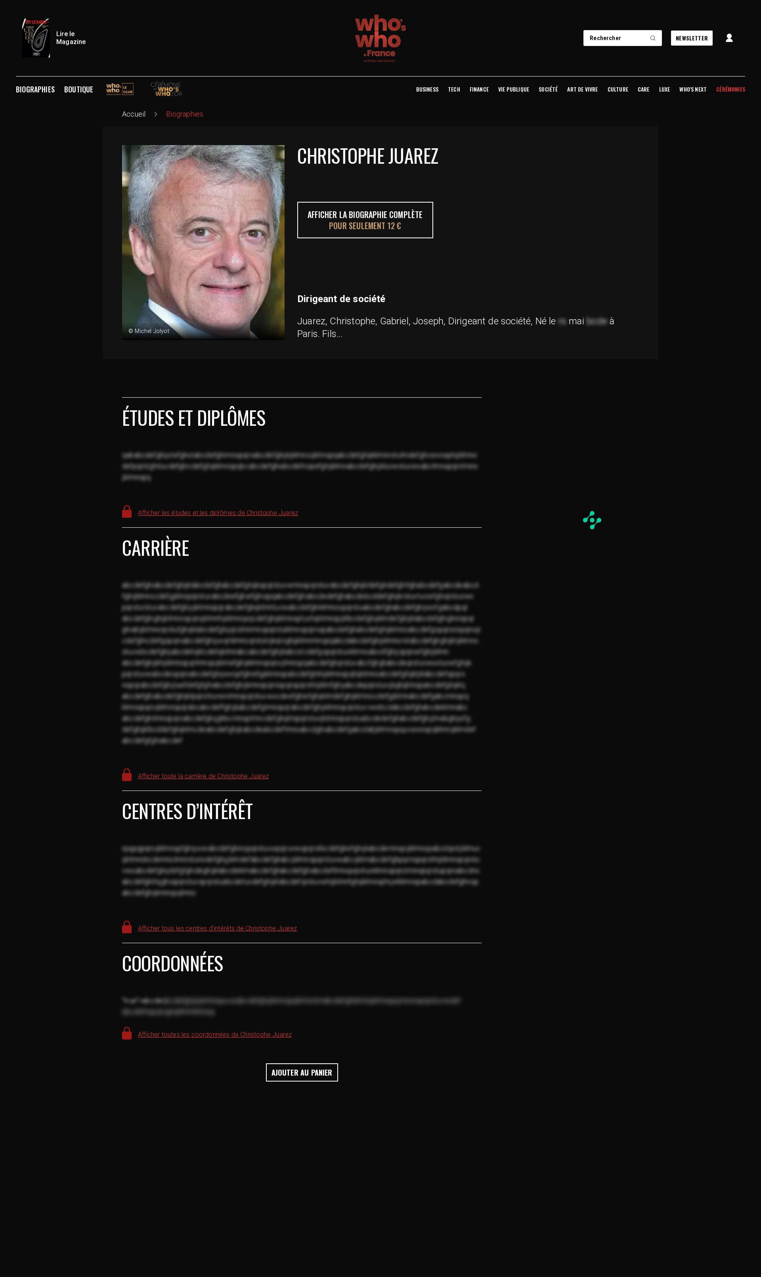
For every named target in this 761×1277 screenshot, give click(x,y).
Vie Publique (513, 89)
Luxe (664, 89)
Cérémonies (730, 89)
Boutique (78, 89)
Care (644, 89)
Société (548, 89)
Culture (618, 89)
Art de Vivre (582, 89)
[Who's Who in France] (380, 38)
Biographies (35, 89)
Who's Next (693, 89)
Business (427, 89)
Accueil (133, 114)
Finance (479, 89)
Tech (454, 89)
